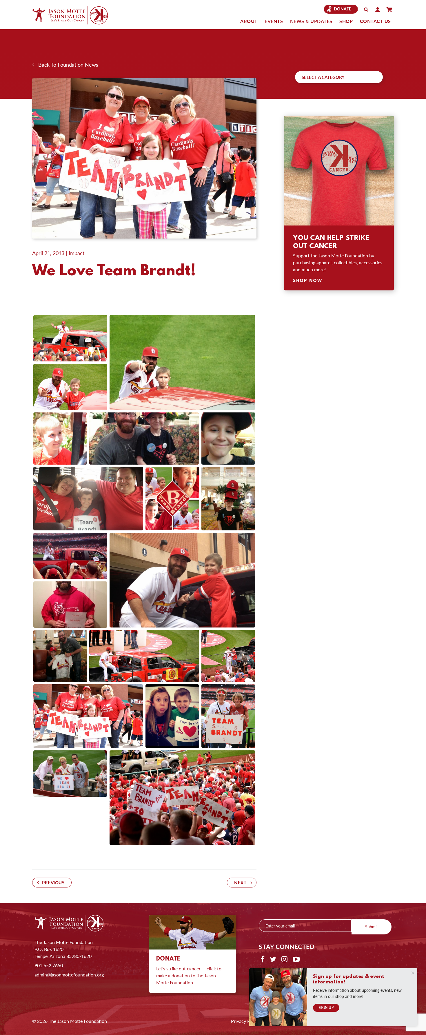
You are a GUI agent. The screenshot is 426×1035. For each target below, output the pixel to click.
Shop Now (307, 281)
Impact (76, 253)
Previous (53, 882)
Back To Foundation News (66, 64)
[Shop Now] (339, 171)
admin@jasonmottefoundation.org (69, 974)
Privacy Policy (245, 1021)
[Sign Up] (278, 997)
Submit (371, 927)
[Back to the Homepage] (75, 15)
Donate (343, 9)
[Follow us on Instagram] (284, 959)
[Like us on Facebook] (263, 959)
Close (412, 973)
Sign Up (326, 1007)
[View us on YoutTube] (296, 959)
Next (240, 882)
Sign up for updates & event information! (348, 979)
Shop (346, 21)
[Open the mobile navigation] (389, 9)
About (249, 21)
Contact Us (375, 21)
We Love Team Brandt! (114, 271)
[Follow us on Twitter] (273, 959)
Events (274, 21)
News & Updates (311, 21)
